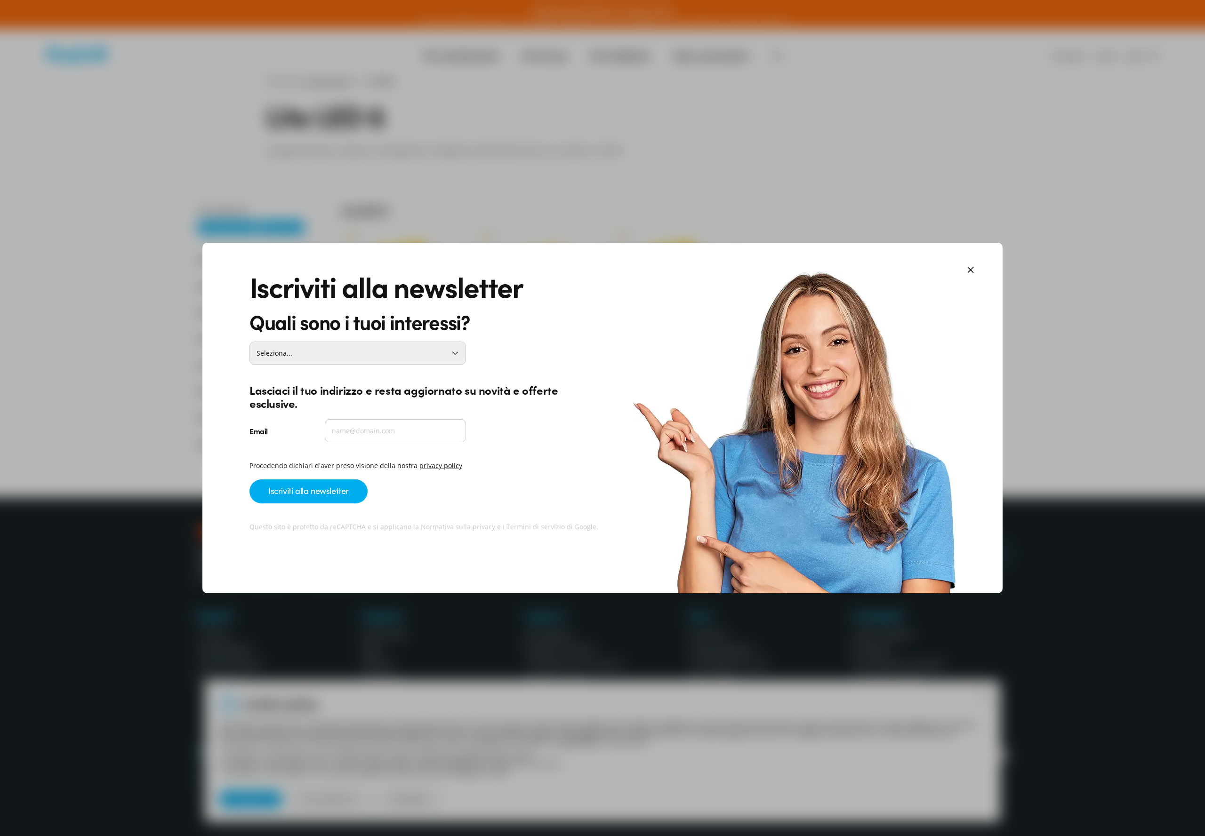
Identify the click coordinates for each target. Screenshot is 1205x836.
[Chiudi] (970, 270)
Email (258, 431)
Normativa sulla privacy (458, 526)
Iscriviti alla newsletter (308, 490)
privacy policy (440, 465)
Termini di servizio (535, 526)
